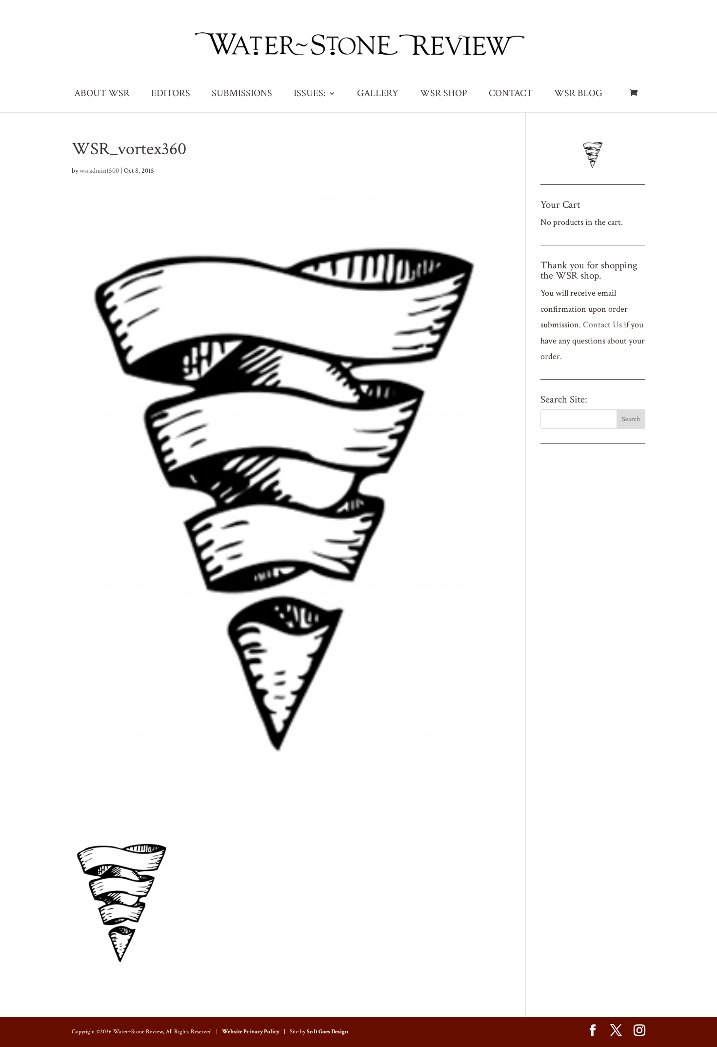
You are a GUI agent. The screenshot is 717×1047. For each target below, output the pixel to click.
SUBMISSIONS (242, 95)
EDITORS (170, 95)
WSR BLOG (578, 95)
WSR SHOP (443, 95)
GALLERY (377, 95)
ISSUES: (310, 95)
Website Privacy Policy (250, 1031)
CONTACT (511, 95)
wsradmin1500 (99, 170)
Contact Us (602, 324)
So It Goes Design (327, 1031)
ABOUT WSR (102, 95)
